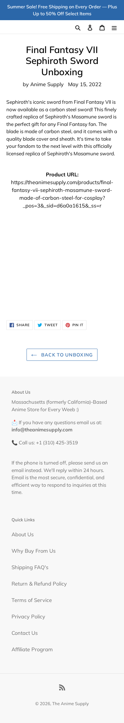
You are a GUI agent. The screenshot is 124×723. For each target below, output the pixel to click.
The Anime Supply (70, 703)
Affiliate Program (32, 649)
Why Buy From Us (34, 551)
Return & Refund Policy (39, 583)
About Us (23, 534)
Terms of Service (32, 600)
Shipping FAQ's (30, 567)
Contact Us (25, 633)
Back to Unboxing (66, 355)
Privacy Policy (28, 616)
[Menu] (114, 27)
